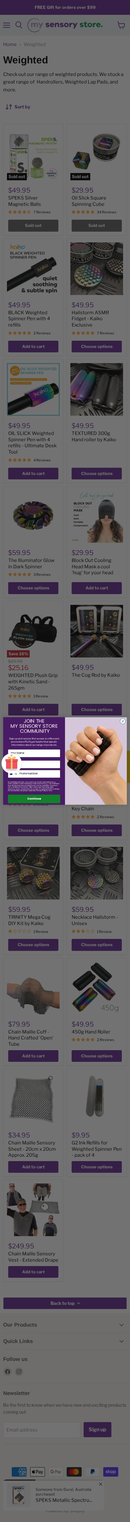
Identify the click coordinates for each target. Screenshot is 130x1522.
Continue (34, 798)
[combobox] (13, 774)
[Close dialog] (123, 721)
